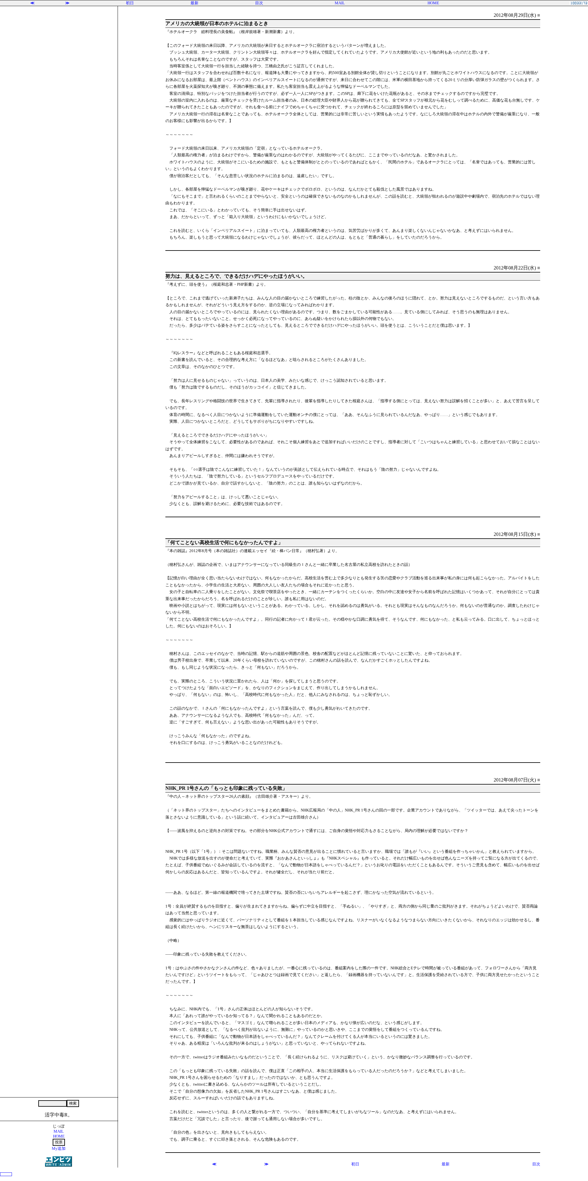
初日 (130, 3)
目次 (259, 3)
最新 (194, 3)
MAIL (340, 3)
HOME (433, 3)
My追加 (59, 1148)
